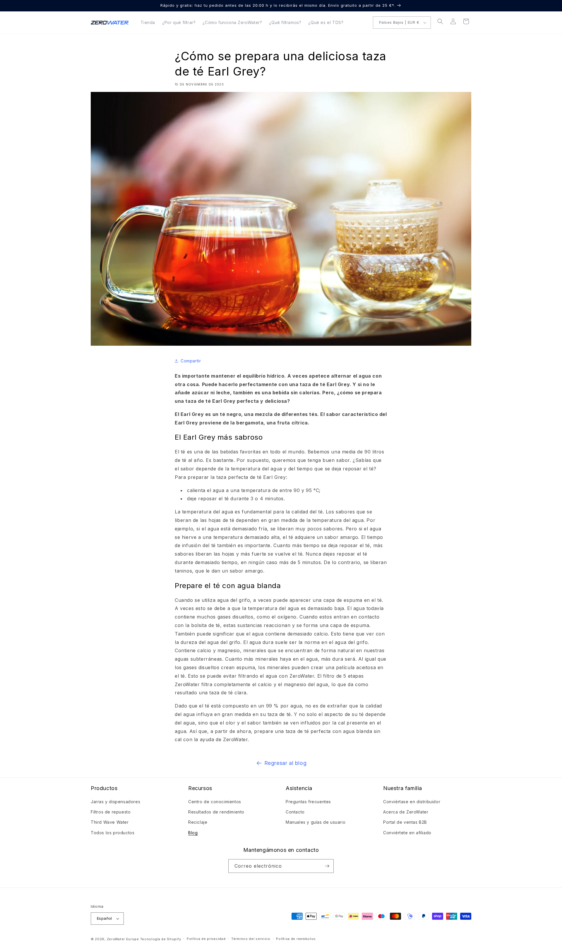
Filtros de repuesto (111, 811)
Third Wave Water (110, 822)
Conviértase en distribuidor (411, 801)
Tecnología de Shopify (160, 939)
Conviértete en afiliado (407, 832)
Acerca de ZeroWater (405, 811)
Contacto (295, 811)
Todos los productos (112, 832)
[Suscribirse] (327, 866)
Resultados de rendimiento (216, 811)
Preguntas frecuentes (308, 801)
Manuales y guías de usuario (315, 822)
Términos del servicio (250, 939)
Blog (193, 832)
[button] (440, 21)
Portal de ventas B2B (405, 822)
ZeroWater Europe (123, 939)
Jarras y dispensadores (115, 801)
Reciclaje (197, 822)
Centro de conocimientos (214, 801)
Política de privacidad (206, 939)
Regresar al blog (285, 763)
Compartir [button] (191, 360)
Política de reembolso (296, 939)
